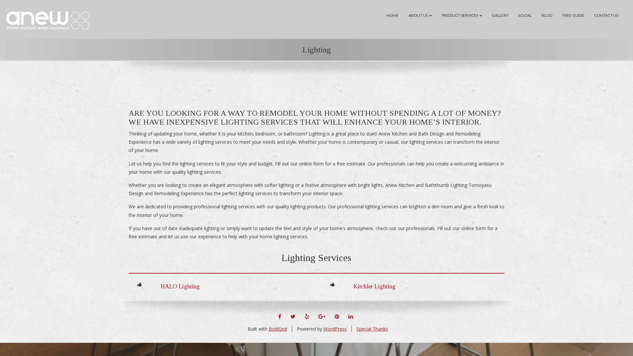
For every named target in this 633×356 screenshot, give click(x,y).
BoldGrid (278, 329)
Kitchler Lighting (374, 286)
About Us (418, 15)
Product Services (460, 15)
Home (392, 15)
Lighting (316, 49)
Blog (547, 15)
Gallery (500, 15)
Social (525, 15)
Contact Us (606, 15)
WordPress (335, 329)
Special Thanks (372, 329)
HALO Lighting (180, 286)
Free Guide (573, 15)
